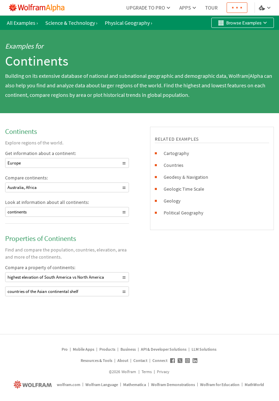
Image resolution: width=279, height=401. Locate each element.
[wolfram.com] (33, 384)
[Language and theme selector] (265, 7)
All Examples (22, 22)
